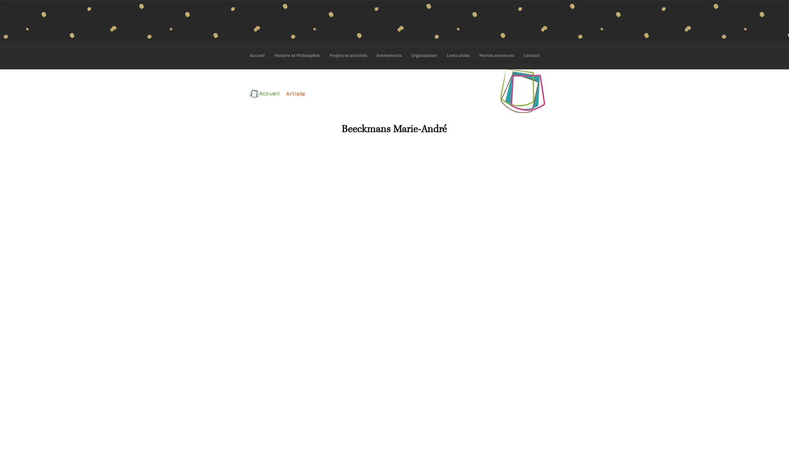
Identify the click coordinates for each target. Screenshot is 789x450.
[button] (348, 55)
